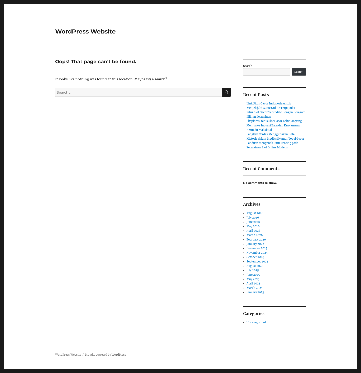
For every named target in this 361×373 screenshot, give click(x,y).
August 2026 (255, 213)
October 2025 (255, 257)
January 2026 (255, 244)
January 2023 (255, 292)
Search (247, 66)
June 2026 (253, 222)
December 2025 (257, 248)
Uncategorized (256, 322)
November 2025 (257, 253)
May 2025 (253, 279)
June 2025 (253, 275)
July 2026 (253, 217)
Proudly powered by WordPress (105, 354)
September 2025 (257, 261)
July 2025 (253, 270)
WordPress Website (85, 31)
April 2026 (254, 231)
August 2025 (255, 266)
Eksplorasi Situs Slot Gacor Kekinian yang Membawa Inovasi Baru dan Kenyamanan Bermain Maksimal (274, 125)
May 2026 (253, 226)
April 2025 (253, 283)
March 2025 (255, 288)
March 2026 (255, 235)
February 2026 (256, 239)
